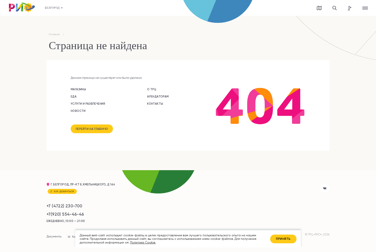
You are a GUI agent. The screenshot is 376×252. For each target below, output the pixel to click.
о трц (151, 89)
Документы (54, 236)
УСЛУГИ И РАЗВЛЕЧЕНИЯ (88, 103)
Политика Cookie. (143, 242)
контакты (155, 103)
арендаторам (158, 96)
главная (54, 34)
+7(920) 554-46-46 (65, 214)
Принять (283, 239)
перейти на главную (92, 129)
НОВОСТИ (78, 111)
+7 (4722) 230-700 (64, 205)
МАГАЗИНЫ (78, 89)
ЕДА (74, 96)
